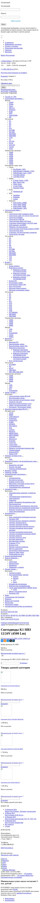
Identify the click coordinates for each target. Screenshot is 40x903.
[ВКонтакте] (2, 640)
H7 (10, 126)
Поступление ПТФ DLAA (14, 814)
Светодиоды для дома (16, 234)
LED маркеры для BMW (17, 225)
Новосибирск (9, 898)
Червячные (13, 565)
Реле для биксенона (16, 361)
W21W (11, 147)
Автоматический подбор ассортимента (18, 606)
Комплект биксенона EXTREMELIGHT (20, 354)
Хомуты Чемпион (11, 558)
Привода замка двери (16, 552)
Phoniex (15, 578)
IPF (10, 117)
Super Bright (13, 115)
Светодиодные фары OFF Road (20, 221)
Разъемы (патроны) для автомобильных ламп (21, 461)
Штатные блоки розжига (17, 288)
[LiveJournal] (13, 640)
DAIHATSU (13, 420)
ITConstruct (28, 873)
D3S (10, 307)
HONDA (12, 424)
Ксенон (8, 262)
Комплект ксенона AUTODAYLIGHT (19, 270)
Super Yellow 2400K (20, 203)
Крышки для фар (11, 470)
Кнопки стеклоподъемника (18, 547)
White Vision (17, 184)
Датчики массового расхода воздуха (21, 526)
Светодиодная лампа (12, 210)
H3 (10, 123)
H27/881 (12, 132)
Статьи (7, 826)
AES (10, 387)
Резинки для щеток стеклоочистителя (22, 510)
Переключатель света (16, 554)
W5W (11, 149)
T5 (10, 139)
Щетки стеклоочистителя (18, 591)
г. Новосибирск (6, 61)
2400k (11, 152)
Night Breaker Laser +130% (22, 173)
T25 (10, 260)
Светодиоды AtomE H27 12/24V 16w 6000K (12, 749)
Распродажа (9, 603)
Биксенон (8, 338)
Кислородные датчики (17, 541)
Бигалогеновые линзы (17, 398)
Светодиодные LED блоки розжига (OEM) (24, 229)
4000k (11, 154)
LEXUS (11, 430)
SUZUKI (12, 441)
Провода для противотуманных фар (21, 448)
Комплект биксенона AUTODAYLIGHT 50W (21, 350)
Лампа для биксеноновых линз (20, 405)
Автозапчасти (10, 513)
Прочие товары (10, 569)
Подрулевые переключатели (19, 550)
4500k (11, 160)
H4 (10, 124)
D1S (10, 303)
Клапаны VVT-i (14, 543)
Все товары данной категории (11, 802)
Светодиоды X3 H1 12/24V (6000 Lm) (10, 782)
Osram (11, 102)
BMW (11, 415)
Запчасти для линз (15, 402)
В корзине (4, 76)
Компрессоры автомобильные (19, 586)
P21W (11, 143)
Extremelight (13, 333)
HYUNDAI (13, 426)
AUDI (11, 413)
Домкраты (12, 500)
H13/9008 (12, 364)
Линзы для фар (10, 392)
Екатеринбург (10, 900)
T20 (10, 258)
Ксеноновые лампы (16, 283)
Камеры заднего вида (16, 482)
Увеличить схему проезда (10, 855)
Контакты (8, 52)
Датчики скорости (15, 536)
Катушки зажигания (16, 539)
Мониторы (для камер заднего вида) (21, 483)
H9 (14, 615)
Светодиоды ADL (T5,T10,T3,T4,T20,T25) (24, 216)
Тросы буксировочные (17, 511)
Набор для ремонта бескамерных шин (22, 502)
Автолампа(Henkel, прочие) (18, 575)
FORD (11, 422)
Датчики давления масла (17, 523)
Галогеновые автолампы (14, 98)
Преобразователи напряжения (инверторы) (24, 508)
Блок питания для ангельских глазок (22, 400)
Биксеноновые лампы (16, 344)
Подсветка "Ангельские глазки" (20, 407)
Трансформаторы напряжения (19, 487)
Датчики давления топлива (18, 524)
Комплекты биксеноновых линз (20, 403)
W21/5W (12, 145)
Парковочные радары (16, 485)
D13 (10, 331)
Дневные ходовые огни (13, 456)
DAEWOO (13, 418)
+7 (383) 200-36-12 (7, 844)
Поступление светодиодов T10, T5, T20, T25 (20, 818)
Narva (11, 106)
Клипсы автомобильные (13, 556)
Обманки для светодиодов (18, 227)
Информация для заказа (13, 44)
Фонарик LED (14, 593)
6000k (11, 323)
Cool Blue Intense (19, 175)
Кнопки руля (13, 545)
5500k (11, 164)
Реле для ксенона (15, 286)
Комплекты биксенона (17, 348)
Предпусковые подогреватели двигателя (23, 506)
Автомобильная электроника (15, 474)
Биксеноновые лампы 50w (18, 346)
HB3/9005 (12, 134)
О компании (9, 42)
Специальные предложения (14, 597)
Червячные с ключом (16, 567)
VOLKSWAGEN (15, 446)
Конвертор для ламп (16, 465)
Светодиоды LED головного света (21, 214)
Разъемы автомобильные (17, 469)
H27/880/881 (13, 312)
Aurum (15, 199)
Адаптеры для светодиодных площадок (23, 232)
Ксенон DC (13, 281)
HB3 (33, 615)
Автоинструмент (15, 573)
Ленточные (13, 562)
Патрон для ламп (15, 467)
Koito (11, 111)
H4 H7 (11, 368)
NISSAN (12, 437)
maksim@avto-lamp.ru (24, 893)
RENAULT (13, 439)
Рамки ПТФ (13, 454)
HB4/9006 (12, 136)
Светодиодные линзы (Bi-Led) (19, 396)
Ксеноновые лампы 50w (17, 284)
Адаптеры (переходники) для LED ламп (23, 223)
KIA (10, 428)
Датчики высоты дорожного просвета (22, 521)
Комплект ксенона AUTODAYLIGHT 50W (21, 274)
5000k (11, 162)
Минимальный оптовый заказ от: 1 (13, 653)
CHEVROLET (14, 417)
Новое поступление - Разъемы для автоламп (20, 810)
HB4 (37, 615)
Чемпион (12, 110)
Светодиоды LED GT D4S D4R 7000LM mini (12, 719)
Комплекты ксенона (16, 268)
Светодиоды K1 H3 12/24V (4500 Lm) (10, 685)
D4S (10, 309)
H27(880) (22, 615)
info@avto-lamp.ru (7, 848)
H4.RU (15, 889)
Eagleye (15, 576)
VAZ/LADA (13, 444)
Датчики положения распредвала (20, 532)
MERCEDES (13, 433)
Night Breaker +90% (20, 208)
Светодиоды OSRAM (16, 219)
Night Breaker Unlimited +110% (23, 171)
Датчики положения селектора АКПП (22, 534)
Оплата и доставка (11, 46)
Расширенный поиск (8, 89)
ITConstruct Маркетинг (25, 875)
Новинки (8, 599)
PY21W (16, 619)
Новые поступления (12, 601)
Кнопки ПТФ (14, 452)
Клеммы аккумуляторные (18, 584)
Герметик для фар (11, 472)
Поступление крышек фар (14, 821)
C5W (11, 137)
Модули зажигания (15, 549)
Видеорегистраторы (16, 480)
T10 (10, 257)
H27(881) (29, 615)
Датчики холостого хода (17, 537)
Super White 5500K (19, 206)
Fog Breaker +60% (19, 169)
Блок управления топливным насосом (22, 517)
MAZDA (12, 431)
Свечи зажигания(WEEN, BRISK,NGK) (23, 588)
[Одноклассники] (5, 640)
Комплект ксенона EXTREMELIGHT (19, 278)
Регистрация (10, 55)
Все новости (9, 824)
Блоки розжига (14, 266)
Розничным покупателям (13, 48)
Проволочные (14, 563)
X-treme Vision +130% (20, 180)
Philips (11, 104)
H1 (10, 121)
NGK (15, 589)
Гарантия (8, 50)
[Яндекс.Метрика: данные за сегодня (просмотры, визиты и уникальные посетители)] (8, 870)
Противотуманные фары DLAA (16, 409)
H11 (10, 128)
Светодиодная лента (16, 230)
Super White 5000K (19, 204)
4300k (11, 158)
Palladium (16, 197)
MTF (10, 113)
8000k (11, 325)
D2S (10, 305)
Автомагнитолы (14, 478)
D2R (10, 310)
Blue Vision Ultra (19, 182)
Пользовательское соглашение (11, 877)
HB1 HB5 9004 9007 (16, 372)
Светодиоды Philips (16, 217)
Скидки (10, 97)
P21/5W (11, 141)
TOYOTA (12, 443)
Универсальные (14, 450)
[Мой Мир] (8, 640)
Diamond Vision (18, 188)
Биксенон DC (14, 342)
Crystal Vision (17, 186)
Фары (7, 595)
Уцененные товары (11, 604)
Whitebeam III (17, 191)
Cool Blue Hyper (18, 177)
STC (14, 580)
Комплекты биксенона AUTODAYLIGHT (21, 358)
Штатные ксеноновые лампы (19, 290)
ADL (11, 329)
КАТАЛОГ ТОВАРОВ (9, 91)
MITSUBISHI (13, 435)
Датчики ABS (14, 519)
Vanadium (16, 195)
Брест (15, 582)
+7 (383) (7, 69)
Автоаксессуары (11, 489)
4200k (11, 156)
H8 (10, 245)
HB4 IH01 (12, 370)
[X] (10, 640)
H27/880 (12, 130)
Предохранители (15, 504)
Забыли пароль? (16, 21)
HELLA (12, 108)
